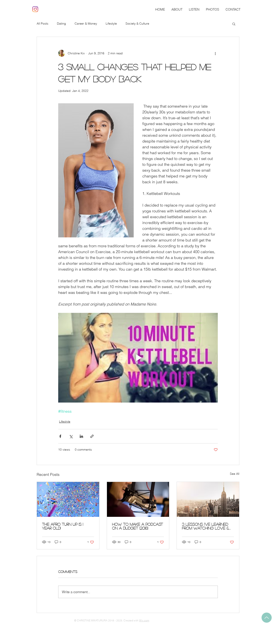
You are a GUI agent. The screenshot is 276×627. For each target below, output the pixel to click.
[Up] (267, 618)
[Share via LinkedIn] (81, 436)
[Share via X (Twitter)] (71, 436)
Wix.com (144, 620)
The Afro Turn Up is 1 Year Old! (62, 526)
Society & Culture (137, 23)
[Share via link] (92, 436)
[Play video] (138, 358)
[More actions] (215, 53)
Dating (61, 23)
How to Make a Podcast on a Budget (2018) (137, 526)
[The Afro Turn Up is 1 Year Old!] (68, 499)
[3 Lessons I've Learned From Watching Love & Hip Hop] (208, 499)
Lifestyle (111, 23)
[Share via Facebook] (60, 436)
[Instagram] (35, 9)
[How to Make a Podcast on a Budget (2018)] (138, 499)
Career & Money (86, 23)
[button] (234, 23)
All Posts (42, 23)
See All (234, 474)
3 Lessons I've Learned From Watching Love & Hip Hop (205, 526)
